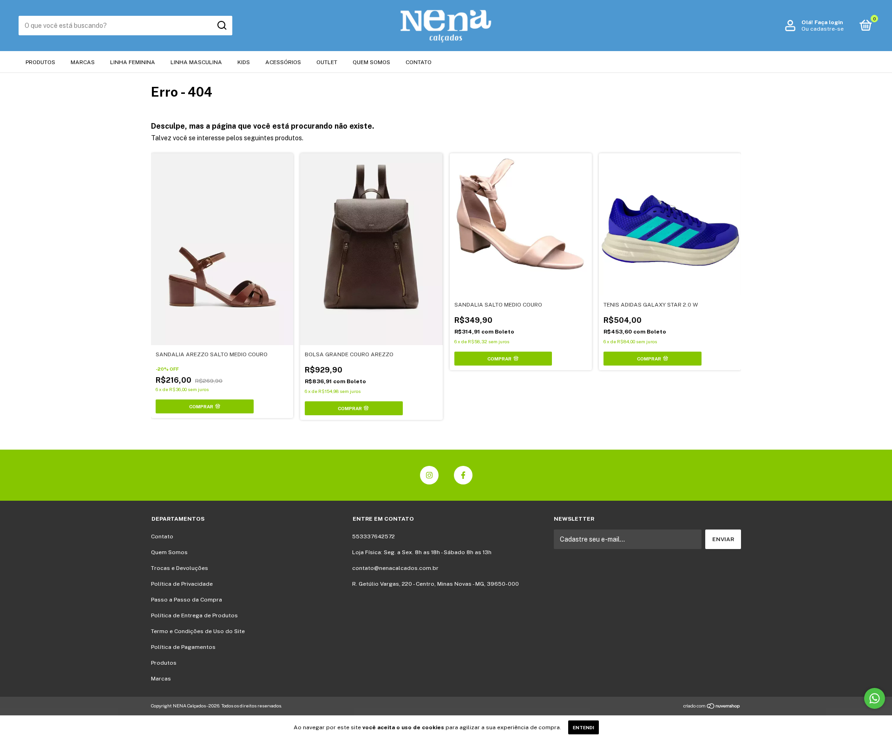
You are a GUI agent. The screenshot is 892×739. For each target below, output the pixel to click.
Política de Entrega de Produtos (194, 615)
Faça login (828, 22)
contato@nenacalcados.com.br (395, 568)
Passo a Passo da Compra (186, 599)
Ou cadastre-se (822, 29)
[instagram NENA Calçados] (429, 475)
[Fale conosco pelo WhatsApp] (874, 698)
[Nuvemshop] (712, 707)
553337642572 (373, 536)
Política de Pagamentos (183, 647)
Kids (243, 62)
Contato (419, 62)
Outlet (326, 62)
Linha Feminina (132, 62)
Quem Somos (371, 62)
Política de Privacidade (182, 584)
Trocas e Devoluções (179, 568)
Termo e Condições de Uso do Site (198, 631)
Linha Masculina (196, 62)
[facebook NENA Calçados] (463, 475)
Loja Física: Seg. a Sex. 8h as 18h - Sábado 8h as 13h (422, 552)
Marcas (83, 62)
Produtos (40, 62)
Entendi (583, 727)
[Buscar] (221, 25)
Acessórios (283, 62)
